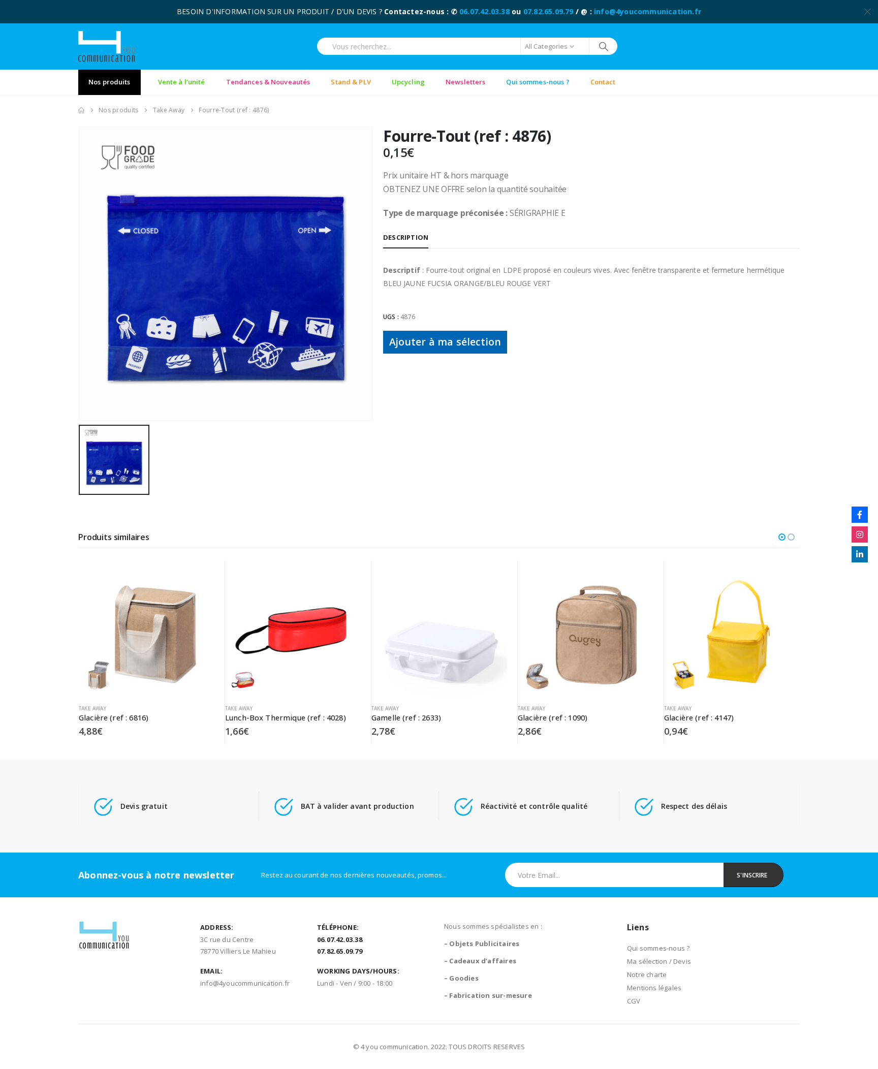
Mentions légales (654, 987)
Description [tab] (405, 237)
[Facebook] (860, 515)
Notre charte (647, 974)
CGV (634, 1000)
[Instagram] (860, 534)
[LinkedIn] (860, 554)
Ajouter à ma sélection (445, 342)
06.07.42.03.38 (484, 11)
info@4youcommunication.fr (647, 11)
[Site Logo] (106, 46)
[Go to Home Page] (81, 110)
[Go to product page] (146, 628)
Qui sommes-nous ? (658, 948)
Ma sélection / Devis (659, 961)
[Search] (603, 46)
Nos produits (109, 81)
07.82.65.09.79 (548, 11)
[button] (782, 537)
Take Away (92, 708)
